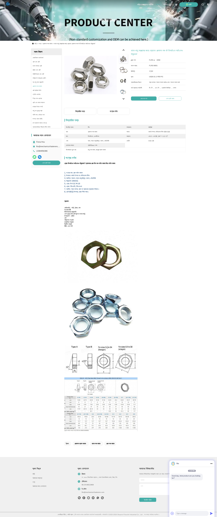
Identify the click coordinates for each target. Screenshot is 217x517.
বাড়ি (138, 4)
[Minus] (211, 463)
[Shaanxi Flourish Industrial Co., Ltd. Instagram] (88, 498)
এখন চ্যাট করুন (46, 163)
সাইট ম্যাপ (70, 514)
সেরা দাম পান (143, 98)
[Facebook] (83, 498)
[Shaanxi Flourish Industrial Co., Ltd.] (8, 4)
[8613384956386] (97, 498)
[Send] (211, 513)
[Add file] (172, 513)
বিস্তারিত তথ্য (80, 111)
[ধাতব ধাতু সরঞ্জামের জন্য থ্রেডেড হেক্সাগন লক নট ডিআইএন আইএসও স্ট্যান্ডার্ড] (90, 75)
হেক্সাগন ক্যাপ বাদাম (80, 444)
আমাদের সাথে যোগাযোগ (168, 4)
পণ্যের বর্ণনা (113, 111)
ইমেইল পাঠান (148, 500)
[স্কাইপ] (40, 157)
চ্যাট (190, 4)
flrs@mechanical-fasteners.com (48, 146)
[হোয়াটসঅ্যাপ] (34, 157)
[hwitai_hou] (102, 498)
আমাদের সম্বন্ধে (148, 4)
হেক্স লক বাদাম (110, 444)
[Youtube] (93, 498)
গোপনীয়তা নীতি (62, 514)
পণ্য (157, 4)
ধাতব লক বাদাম (96, 444)
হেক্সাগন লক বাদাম (47, 43)
